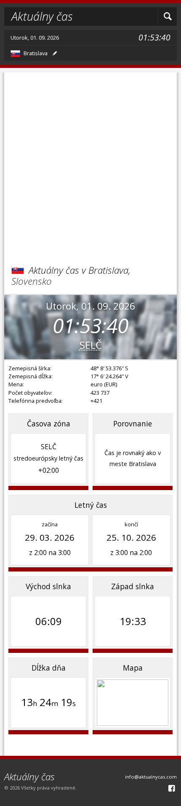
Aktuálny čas (42, 16)
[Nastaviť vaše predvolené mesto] (55, 53)
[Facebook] (171, 788)
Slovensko (31, 281)
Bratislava (36, 53)
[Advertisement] (90, 162)
